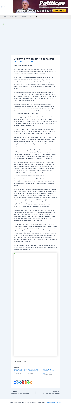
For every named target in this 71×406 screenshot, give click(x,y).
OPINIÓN (31, 17)
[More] (31, 382)
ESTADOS (24, 17)
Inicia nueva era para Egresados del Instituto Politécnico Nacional (33, 371)
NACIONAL (5, 17)
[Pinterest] (23, 382)
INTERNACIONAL (14, 17)
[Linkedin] (20, 382)
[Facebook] (36, 17)
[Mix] (26, 382)
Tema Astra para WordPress (54, 402)
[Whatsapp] (28, 382)
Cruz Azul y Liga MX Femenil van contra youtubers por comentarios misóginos (20, 371)
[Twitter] (18, 382)
